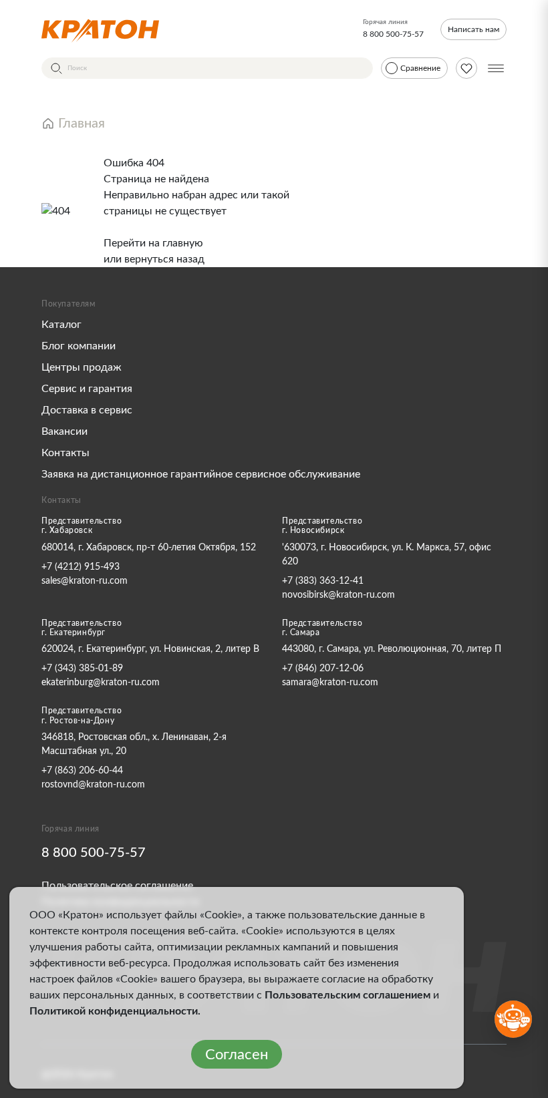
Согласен (236, 1054)
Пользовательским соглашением (347, 995)
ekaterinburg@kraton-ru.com (100, 682)
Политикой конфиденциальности (113, 1011)
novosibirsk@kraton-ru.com (338, 595)
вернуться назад (164, 259)
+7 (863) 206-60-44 (82, 770)
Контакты (65, 452)
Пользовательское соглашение (117, 885)
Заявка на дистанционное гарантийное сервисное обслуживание (200, 474)
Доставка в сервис (86, 410)
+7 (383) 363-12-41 (323, 581)
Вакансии (64, 431)
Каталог (61, 324)
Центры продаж (81, 367)
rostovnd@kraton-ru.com (93, 784)
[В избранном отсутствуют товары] (466, 68)
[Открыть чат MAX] (513, 1019)
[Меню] (496, 68)
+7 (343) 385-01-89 (82, 668)
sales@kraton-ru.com (84, 581)
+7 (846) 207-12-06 (323, 668)
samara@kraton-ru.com (330, 682)
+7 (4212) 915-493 (80, 567)
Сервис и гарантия (86, 388)
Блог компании (78, 346)
